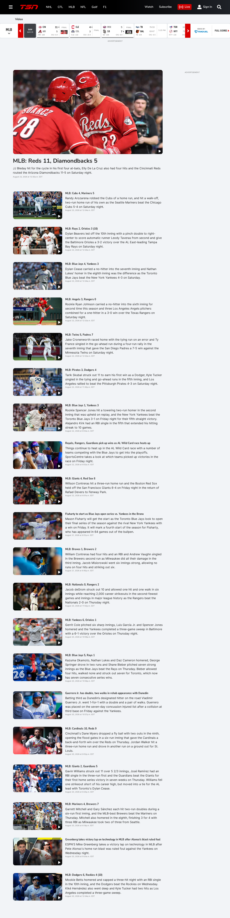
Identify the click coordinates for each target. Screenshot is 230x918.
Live (187, 7)
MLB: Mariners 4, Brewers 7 (82, 804)
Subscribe (165, 7)
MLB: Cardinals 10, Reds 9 (80, 729)
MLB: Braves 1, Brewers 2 (80, 549)
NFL (83, 7)
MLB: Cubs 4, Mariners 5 (79, 193)
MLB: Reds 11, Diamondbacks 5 (55, 161)
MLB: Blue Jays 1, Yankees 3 (82, 405)
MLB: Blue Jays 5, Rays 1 (80, 655)
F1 (105, 7)
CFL (60, 7)
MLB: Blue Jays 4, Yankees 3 (82, 264)
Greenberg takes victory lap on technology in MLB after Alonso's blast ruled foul (112, 839)
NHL (49, 7)
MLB (72, 7)
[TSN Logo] (29, 7)
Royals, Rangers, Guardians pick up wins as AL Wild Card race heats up (107, 443)
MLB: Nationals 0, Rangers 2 (82, 585)
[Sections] (10, 7)
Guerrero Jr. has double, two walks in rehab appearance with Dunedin (106, 693)
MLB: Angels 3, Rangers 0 (80, 299)
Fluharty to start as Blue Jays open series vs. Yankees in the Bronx (104, 514)
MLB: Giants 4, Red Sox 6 (80, 478)
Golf (94, 7)
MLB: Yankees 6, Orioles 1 (80, 620)
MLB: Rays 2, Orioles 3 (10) (81, 229)
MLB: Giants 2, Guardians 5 (81, 766)
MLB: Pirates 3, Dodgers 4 (80, 370)
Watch (149, 7)
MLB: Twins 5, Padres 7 (79, 335)
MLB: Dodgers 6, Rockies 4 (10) (83, 875)
